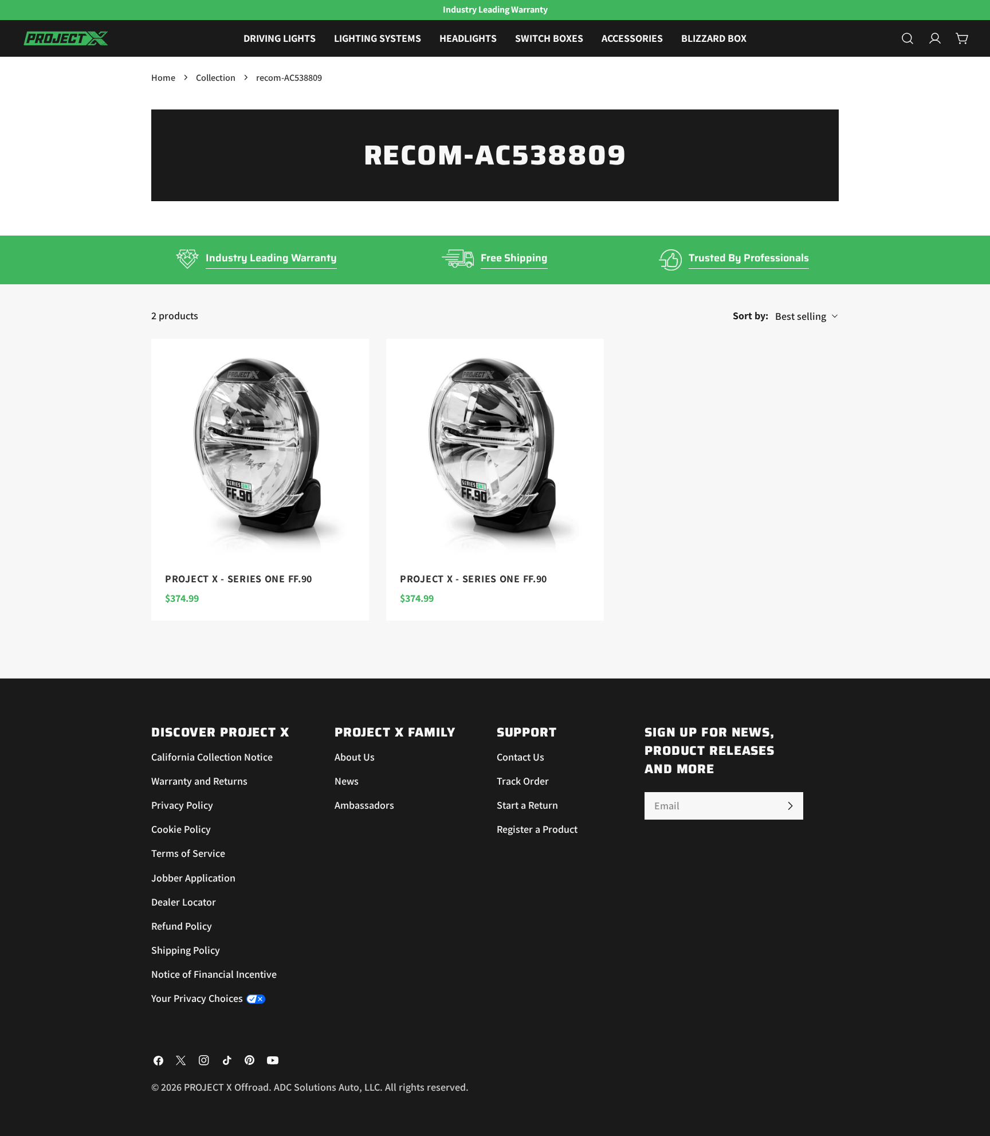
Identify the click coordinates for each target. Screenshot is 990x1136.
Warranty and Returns (199, 781)
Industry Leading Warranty (271, 258)
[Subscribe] (790, 806)
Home (163, 77)
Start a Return (527, 805)
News (347, 781)
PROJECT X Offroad (226, 1087)
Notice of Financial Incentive (214, 974)
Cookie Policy (181, 829)
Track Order (523, 781)
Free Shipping (514, 258)
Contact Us (520, 756)
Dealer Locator (183, 901)
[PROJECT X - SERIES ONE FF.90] (260, 448)
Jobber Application (193, 877)
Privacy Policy (182, 805)
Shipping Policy (185, 950)
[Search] (907, 38)
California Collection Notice (212, 756)
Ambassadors (364, 805)
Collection (215, 77)
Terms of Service (188, 853)
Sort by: (750, 315)
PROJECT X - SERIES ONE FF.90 (238, 578)
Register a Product (537, 829)
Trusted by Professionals (749, 258)
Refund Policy (181, 926)
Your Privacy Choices (197, 998)
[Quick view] (352, 364)
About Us (355, 756)
